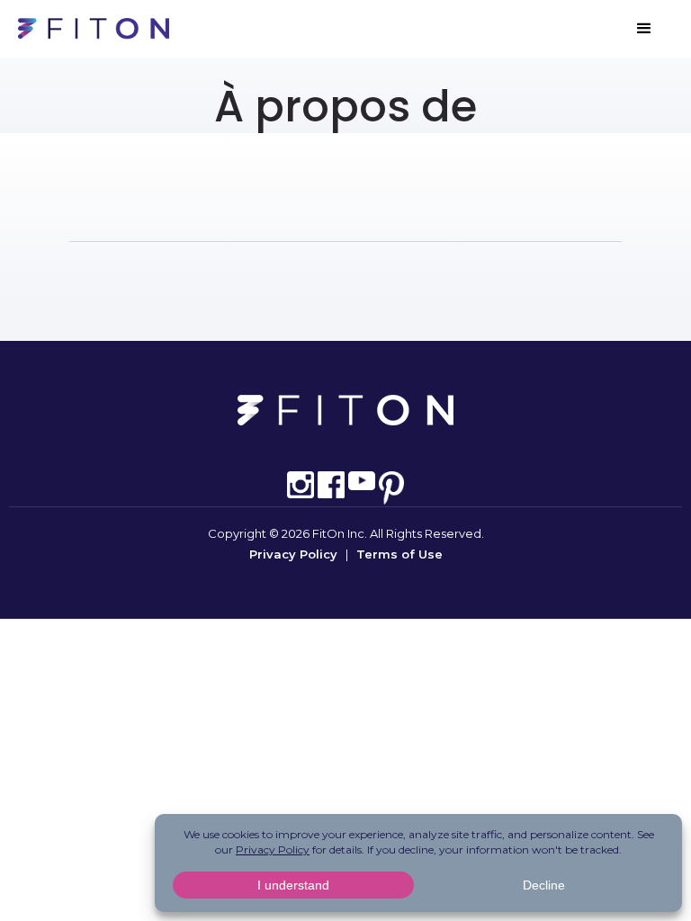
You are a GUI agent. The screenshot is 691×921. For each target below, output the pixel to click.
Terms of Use (399, 554)
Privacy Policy (293, 554)
